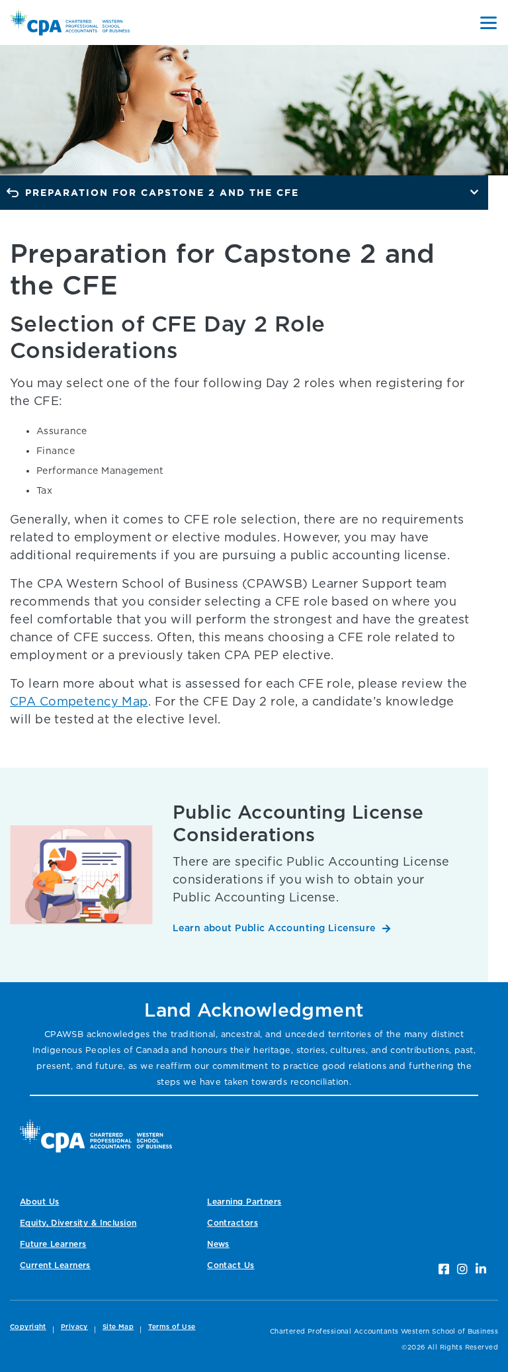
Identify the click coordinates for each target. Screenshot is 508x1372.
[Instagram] (462, 1268)
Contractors (232, 1222)
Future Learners (53, 1244)
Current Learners (55, 1265)
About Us (39, 1201)
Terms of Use (171, 1326)
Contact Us (230, 1265)
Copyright (28, 1326)
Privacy (74, 1326)
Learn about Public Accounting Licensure (274, 928)
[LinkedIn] (481, 1268)
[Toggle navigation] (488, 22)
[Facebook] (444, 1268)
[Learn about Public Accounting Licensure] (81, 874)
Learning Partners (244, 1201)
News (218, 1244)
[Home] (96, 1136)
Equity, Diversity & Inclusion (78, 1222)
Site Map (118, 1326)
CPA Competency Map (79, 701)
